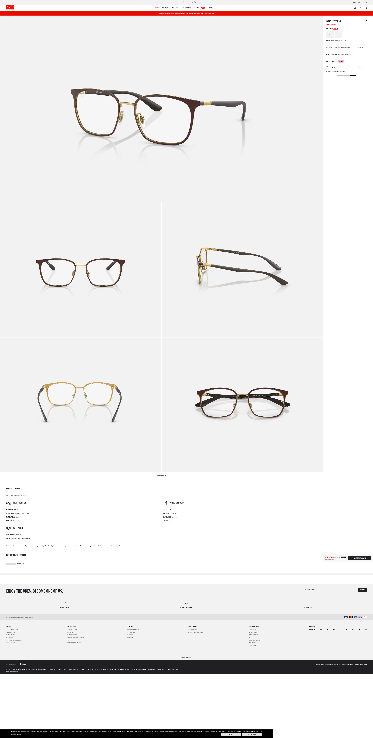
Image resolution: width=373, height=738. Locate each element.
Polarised (9, 637)
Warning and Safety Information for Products (328, 664)
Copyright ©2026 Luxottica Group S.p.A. (157, 669)
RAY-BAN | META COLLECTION (14, 640)
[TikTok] (327, 629)
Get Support (252, 629)
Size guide (70, 632)
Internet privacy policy (348, 664)
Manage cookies (16, 734)
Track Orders (253, 632)
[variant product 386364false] (330, 34)
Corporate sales (72, 634)
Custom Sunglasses (12, 629)
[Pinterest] (366, 629)
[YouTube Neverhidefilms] (334, 629)
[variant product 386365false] (338, 34)
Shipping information (74, 642)
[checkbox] (365, 20)
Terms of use (363, 664)
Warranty (70, 640)
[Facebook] (346, 629)
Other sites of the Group (12, 671)
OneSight (130, 637)
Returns (69, 645)
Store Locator (192, 629)
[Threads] (353, 629)
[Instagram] (321, 629)
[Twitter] (340, 629)
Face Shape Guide (72, 629)
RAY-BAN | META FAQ (254, 640)
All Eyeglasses (10, 634)
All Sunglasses (10, 632)
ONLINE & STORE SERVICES (195, 632)
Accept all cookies (252, 734)
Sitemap (357, 664)
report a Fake (253, 645)
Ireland (24, 664)
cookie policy (250, 731)
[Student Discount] (312, 629)
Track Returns (253, 634)
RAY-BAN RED (131, 632)
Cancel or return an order (257, 648)
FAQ (250, 637)
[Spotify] (359, 629)
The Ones (130, 634)
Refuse (230, 734)
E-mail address (310, 589)
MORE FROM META (254, 642)
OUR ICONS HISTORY (133, 629)
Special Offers (10, 642)
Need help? (361, 67)
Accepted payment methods (75, 637)
